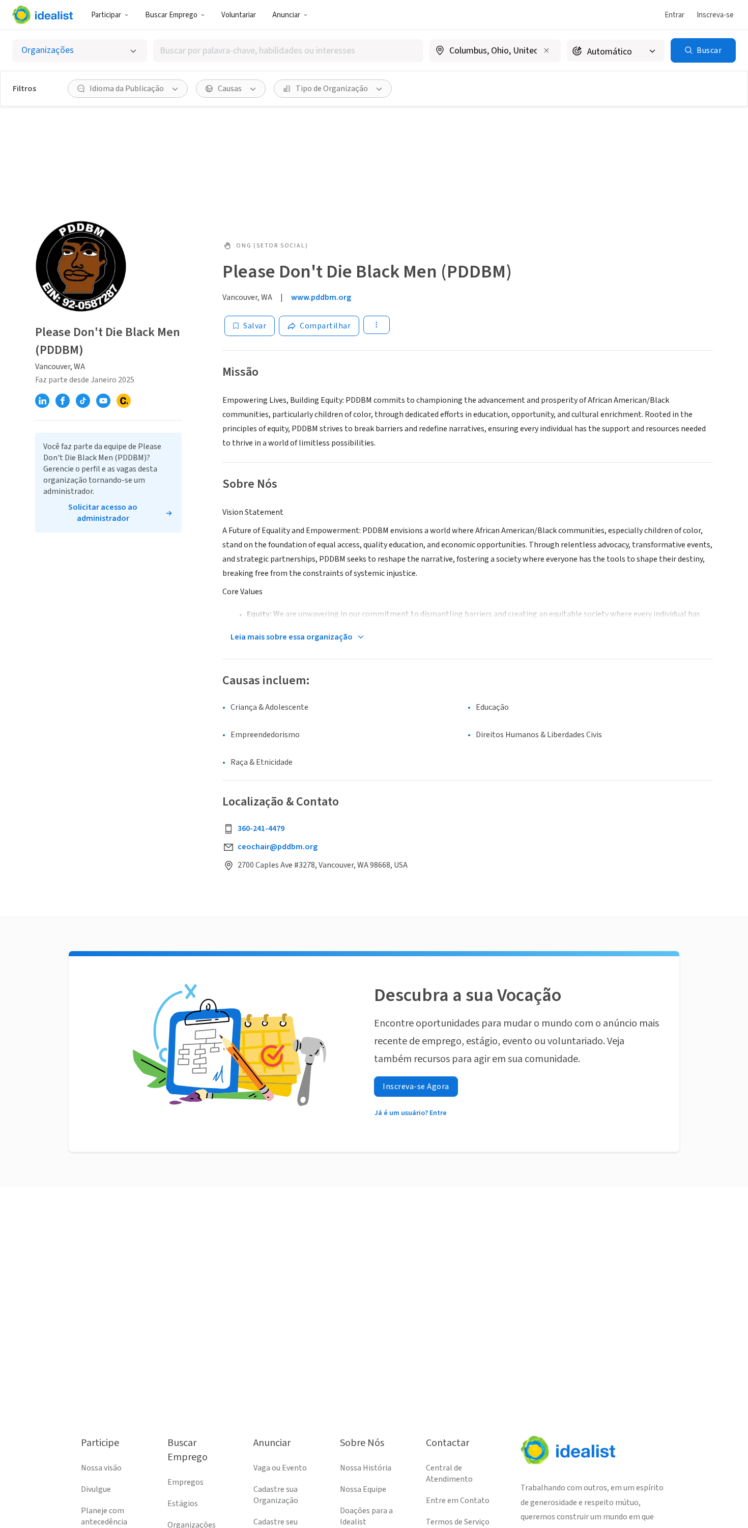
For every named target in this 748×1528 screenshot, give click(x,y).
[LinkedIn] (42, 401)
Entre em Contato (458, 1500)
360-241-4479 (261, 828)
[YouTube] (103, 401)
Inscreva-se (715, 15)
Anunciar (286, 15)
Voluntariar (238, 15)
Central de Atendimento (449, 1473)
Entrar (674, 15)
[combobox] (288, 51)
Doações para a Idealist (366, 1516)
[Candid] (124, 401)
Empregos (185, 1482)
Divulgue (96, 1489)
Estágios (182, 1503)
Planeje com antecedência (104, 1516)
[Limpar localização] (546, 50)
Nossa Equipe (363, 1489)
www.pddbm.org (321, 297)
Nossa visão (101, 1468)
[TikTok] (83, 401)
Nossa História (365, 1468)
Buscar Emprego (171, 15)
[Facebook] (62, 401)
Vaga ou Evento (280, 1468)
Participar (106, 15)
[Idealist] (42, 15)
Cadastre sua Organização (275, 1495)
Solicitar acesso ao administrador (102, 513)
